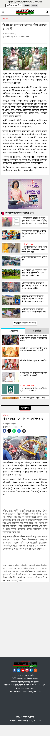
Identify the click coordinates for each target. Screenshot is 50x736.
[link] (13, 5)
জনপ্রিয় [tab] (37, 331)
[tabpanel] (25, 366)
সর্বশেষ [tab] (14, 331)
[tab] (13, 331)
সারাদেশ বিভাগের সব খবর (25, 323)
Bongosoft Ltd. (35, 720)
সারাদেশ (4, 18)
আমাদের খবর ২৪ (10, 34)
